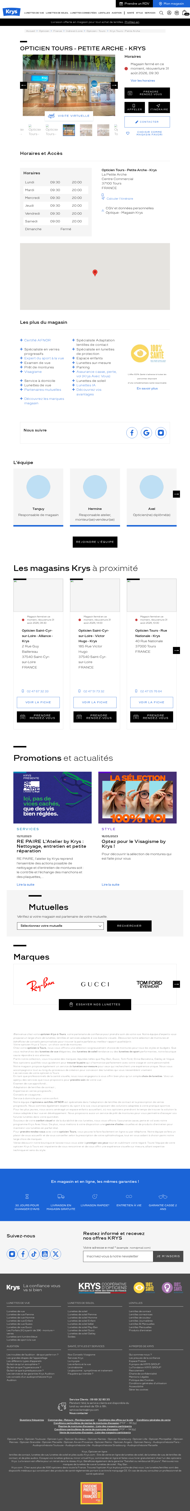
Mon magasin (174, 3)
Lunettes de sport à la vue (21, 1340)
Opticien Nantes (97, 1439)
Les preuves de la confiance (144, 1358)
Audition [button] (117, 13)
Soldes (72, 1336)
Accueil (30, 31)
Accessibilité (136, 1386)
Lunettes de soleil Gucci (81, 1330)
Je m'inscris (168, 1256)
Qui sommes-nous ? (140, 1354)
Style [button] (139, 13)
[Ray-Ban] (41, 984)
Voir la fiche (38, 702)
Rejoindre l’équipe (95, 542)
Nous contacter (78, 1413)
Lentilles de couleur (140, 1317)
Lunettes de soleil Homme (82, 1317)
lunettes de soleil (58, 1454)
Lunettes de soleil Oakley (82, 1333)
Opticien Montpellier (160, 1439)
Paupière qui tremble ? (80, 1373)
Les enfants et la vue (79, 1364)
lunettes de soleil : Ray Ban (112, 1464)
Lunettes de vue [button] (34, 13)
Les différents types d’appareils (24, 1361)
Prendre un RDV (137, 3)
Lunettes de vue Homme (20, 1317)
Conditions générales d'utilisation (148, 1383)
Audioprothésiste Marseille (142, 1445)
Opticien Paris (15, 1439)
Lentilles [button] (104, 13)
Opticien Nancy (142, 1442)
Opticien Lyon (55, 1439)
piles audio (77, 1454)
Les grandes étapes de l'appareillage (27, 1358)
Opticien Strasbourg (119, 1439)
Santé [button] (130, 13)
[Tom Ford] (149, 984)
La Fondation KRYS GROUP (145, 1367)
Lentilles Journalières (141, 1321)
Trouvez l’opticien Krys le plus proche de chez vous (115, 1467)
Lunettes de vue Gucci (19, 1327)
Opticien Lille (140, 1439)
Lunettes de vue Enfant (20, 1321)
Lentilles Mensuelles (140, 1327)
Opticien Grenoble (30, 1442)
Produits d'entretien (140, 1330)
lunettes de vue (39, 1454)
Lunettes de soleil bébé (81, 1324)
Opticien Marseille (52, 1442)
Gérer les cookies (138, 1389)
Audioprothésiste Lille (77, 1445)
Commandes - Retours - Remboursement (71, 1420)
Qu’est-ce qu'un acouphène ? (23, 1364)
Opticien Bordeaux (75, 1439)
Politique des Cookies (141, 1380)
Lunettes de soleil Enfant (82, 1321)
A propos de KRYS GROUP (144, 1364)
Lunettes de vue (16, 1311)
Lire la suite (25, 884)
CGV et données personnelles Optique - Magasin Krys (130, 210)
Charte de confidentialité (143, 1373)
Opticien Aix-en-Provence (78, 1442)
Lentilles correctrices (141, 1314)
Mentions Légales (139, 1377)
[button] (184, 12)
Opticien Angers (123, 1442)
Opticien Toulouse (35, 1439)
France (57, 31)
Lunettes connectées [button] (83, 13)
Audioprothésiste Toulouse (48, 1445)
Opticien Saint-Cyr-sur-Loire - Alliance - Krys (37, 636)
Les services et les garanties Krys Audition (31, 1373)
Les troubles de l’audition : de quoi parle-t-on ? (32, 1354)
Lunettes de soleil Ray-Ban (83, 1327)
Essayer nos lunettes (98, 1004)
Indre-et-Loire (74, 31)
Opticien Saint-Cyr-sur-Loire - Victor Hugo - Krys (93, 636)
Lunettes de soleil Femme (82, 1314)
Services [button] (150, 13)
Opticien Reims (103, 1442)
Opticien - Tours (96, 31)
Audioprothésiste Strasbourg (108, 1445)
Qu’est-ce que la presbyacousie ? (25, 1370)
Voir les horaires (143, 80)
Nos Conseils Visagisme (81, 1354)
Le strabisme (75, 1367)
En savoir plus (147, 388)
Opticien (44, 31)
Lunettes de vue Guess (19, 1324)
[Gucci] (95, 984)
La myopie (73, 1361)
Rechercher (129, 925)
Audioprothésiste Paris (166, 1442)
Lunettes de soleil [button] (57, 13)
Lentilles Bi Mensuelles (142, 1324)
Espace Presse (137, 1361)
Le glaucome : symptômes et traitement (90, 1370)
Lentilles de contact (140, 1311)
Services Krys (75, 1358)
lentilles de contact (19, 1454)
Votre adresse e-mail (116, 1247)
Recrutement (136, 1370)
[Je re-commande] (177, 13)
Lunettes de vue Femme (20, 1314)
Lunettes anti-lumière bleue (22, 1336)
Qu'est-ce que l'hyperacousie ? (24, 1367)
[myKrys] (169, 13)
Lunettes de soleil (77, 1311)
